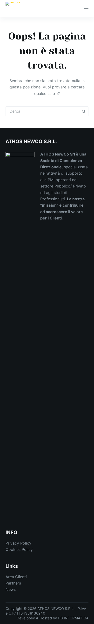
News (11, 589)
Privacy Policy (18, 543)
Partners (13, 583)
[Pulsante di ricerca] (83, 111)
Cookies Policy (19, 549)
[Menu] (86, 8)
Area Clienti (16, 576)
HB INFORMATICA (73, 618)
